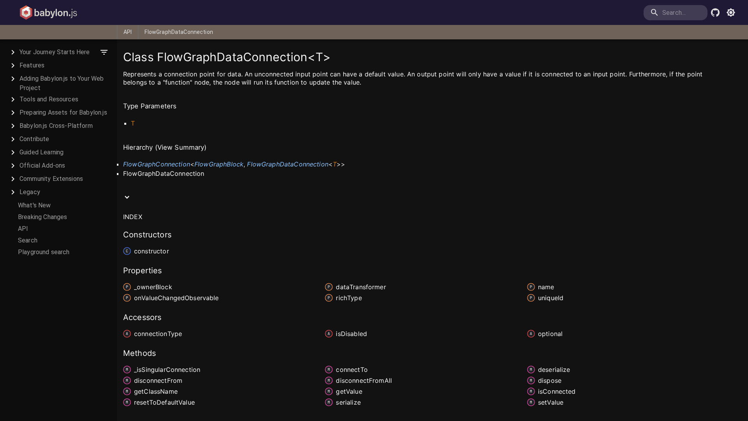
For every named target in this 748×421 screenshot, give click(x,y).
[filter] (104, 52)
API (127, 32)
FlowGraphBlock (218, 164)
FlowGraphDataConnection (179, 32)
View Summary (181, 147)
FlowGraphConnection (156, 164)
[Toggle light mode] (731, 12)
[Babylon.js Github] (715, 12)
